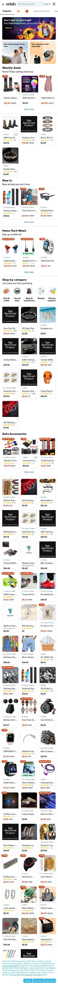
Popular (7, 11)
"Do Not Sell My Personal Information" (26, 974)
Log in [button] (47, 3)
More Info (50, 980)
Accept (28, 980)
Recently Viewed (41, 11)
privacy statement (10, 965)
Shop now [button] (8, 28)
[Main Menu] (3, 4)
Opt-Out (38, 980)
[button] (42, 4)
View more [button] (29, 109)
